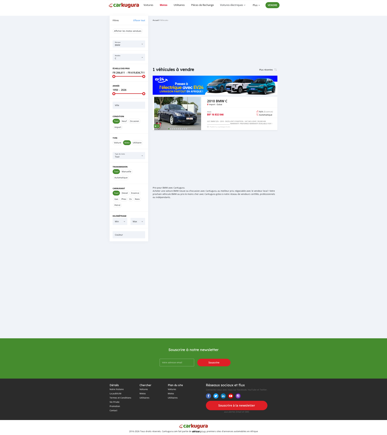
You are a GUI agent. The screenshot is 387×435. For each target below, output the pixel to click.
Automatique (121, 177)
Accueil (156, 20)
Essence (135, 193)
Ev (130, 199)
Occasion (134, 121)
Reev (137, 199)
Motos (163, 5)
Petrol (117, 205)
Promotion (115, 406)
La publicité (115, 393)
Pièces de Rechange (202, 5)
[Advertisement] (129, 289)
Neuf (124, 121)
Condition (118, 116)
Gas (116, 199)
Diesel (125, 193)
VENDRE (272, 5)
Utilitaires (179, 5)
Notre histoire (117, 389)
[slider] (113, 76)
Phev (123, 199)
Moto (127, 142)
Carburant (119, 188)
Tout (116, 121)
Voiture (117, 142)
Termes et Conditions (120, 397)
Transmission (120, 166)
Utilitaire (137, 142)
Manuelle (126, 171)
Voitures (148, 5)
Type (115, 138)
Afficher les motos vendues (127, 31)
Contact (113, 410)
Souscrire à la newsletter (236, 405)
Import (117, 127)
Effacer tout (139, 20)
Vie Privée (114, 402)
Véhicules (164, 20)
